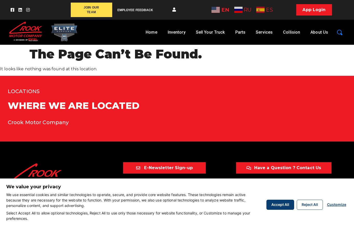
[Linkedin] (20, 10)
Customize (336, 204)
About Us (319, 32)
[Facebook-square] (12, 10)
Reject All (310, 204)
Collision (291, 32)
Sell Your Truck (210, 32)
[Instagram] (28, 10)
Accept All (280, 204)
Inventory (177, 32)
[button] (174, 10)
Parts (240, 32)
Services (264, 32)
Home (151, 32)
